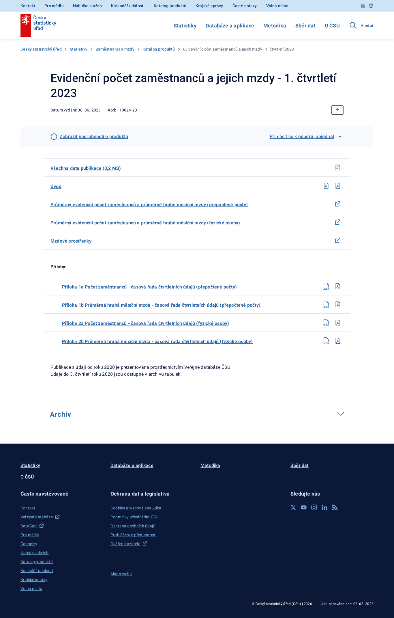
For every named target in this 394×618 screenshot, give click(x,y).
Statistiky (185, 26)
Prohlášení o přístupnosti (133, 535)
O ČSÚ (332, 26)
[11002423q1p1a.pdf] (338, 286)
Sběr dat (305, 26)
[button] (62, 494)
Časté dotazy (244, 5)
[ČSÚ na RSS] (335, 507)
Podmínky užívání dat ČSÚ (134, 517)
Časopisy (28, 543)
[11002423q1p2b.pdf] (338, 341)
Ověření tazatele (125, 543)
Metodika (274, 26)
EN (363, 6)
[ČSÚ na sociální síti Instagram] (314, 507)
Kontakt (27, 5)
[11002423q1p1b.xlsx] (326, 304)
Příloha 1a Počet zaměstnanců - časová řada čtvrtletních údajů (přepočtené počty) (149, 287)
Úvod (55, 186)
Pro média (54, 5)
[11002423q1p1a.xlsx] (326, 286)
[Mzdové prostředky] (338, 240)
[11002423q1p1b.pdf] (338, 304)
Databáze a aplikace (230, 26)
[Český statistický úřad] (38, 25)
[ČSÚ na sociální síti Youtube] (304, 507)
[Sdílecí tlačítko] (337, 110)
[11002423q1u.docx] (326, 185)
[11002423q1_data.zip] (338, 167)
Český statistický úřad (41, 49)
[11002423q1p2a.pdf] (338, 322)
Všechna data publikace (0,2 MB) (85, 168)
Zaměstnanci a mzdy (115, 49)
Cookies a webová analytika (136, 508)
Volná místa (277, 5)
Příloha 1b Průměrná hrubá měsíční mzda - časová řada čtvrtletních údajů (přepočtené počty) (161, 305)
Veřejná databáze (36, 517)
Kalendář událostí (128, 5)
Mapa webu (121, 574)
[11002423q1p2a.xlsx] (326, 322)
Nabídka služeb (87, 5)
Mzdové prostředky (70, 241)
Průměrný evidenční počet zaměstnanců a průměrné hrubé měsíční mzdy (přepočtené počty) (149, 204)
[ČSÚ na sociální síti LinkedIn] (324, 507)
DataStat (28, 526)
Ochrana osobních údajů (132, 526)
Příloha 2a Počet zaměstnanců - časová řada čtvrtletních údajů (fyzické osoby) (145, 323)
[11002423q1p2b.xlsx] (326, 341)
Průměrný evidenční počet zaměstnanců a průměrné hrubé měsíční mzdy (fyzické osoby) (145, 223)
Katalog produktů (170, 5)
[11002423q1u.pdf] (338, 185)
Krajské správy (209, 5)
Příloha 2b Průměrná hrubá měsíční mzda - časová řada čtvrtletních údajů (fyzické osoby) (157, 341)
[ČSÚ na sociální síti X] (293, 507)
